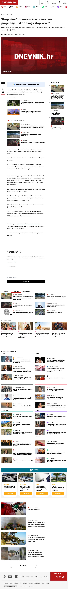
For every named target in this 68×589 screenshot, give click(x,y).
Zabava (61, 6)
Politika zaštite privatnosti (34, 583)
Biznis (53, 6)
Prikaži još (23, 565)
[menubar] (59, 2)
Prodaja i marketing (14, 583)
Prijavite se (26, 281)
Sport (12, 6)
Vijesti (5, 6)
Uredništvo (6, 583)
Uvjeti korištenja (23, 583)
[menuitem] (59, 2)
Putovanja (37, 6)
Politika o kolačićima (45, 583)
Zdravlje (45, 6)
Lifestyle (28, 6)
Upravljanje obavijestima (11, 586)
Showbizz (20, 6)
